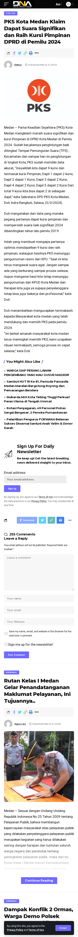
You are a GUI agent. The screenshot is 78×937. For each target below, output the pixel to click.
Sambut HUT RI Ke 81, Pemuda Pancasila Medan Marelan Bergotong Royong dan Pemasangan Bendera (36, 386)
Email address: (15, 473)
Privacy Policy (15, 930)
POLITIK (10, 13)
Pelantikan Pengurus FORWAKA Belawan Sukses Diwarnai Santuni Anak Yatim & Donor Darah (38, 423)
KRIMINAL (11, 672)
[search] (51, 4)
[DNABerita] (22, 4)
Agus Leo (20, 724)
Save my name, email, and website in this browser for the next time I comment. (40, 633)
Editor (18, 64)
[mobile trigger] (7, 4)
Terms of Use (36, 930)
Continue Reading (39, 880)
